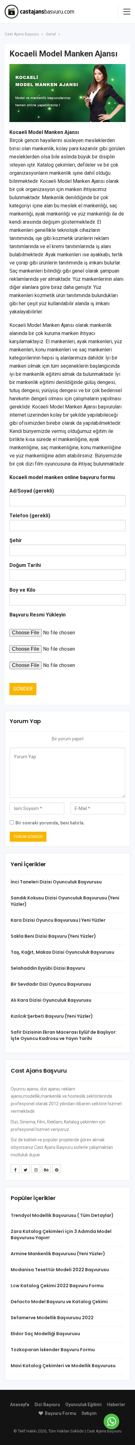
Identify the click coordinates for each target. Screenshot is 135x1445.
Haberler (116, 1404)
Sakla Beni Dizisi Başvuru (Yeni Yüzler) (53, 936)
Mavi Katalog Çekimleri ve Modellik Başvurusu (63, 1365)
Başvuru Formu (60, 1413)
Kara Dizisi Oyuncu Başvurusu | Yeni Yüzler (58, 920)
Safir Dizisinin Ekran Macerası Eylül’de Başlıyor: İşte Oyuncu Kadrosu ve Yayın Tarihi (64, 1035)
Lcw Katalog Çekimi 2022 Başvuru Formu (57, 1285)
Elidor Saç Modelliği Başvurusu (45, 1333)
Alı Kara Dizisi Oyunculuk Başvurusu (51, 1000)
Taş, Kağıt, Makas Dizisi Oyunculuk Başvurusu (62, 952)
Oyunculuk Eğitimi (83, 1404)
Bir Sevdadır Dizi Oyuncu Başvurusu (51, 984)
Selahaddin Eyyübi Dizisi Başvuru (48, 968)
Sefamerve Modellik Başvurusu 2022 (52, 1317)
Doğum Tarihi (25, 565)
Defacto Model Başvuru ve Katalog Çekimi (59, 1301)
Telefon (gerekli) (29, 516)
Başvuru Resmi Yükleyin (37, 615)
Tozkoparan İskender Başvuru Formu (53, 1349)
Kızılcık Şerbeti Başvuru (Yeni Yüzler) (52, 1016)
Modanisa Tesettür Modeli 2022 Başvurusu (60, 1269)
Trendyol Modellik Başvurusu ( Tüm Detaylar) (62, 1215)
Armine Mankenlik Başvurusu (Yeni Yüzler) (58, 1253)
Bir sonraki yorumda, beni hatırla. (50, 822)
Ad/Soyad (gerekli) (31, 491)
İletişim (89, 1413)
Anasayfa (19, 1404)
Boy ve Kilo (22, 590)
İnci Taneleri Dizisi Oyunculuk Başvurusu (56, 882)
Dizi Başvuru (47, 1404)
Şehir (15, 540)
